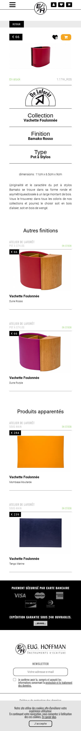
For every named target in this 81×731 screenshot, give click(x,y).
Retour (17, 24)
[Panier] (69, 4)
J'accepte (40, 723)
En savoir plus (49, 716)
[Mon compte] (53, 4)
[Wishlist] (61, 4)
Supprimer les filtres (56, 24)
